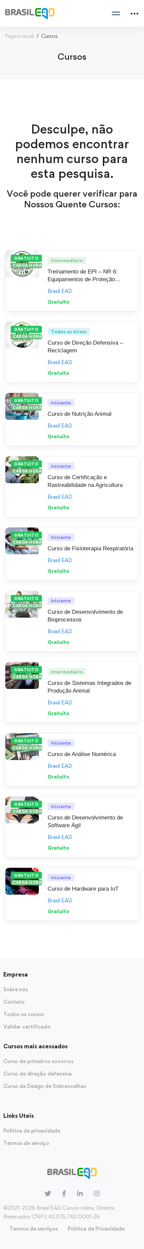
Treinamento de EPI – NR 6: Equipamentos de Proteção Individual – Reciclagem (83, 279)
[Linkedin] (80, 1194)
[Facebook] (64, 1194)
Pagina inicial (19, 36)
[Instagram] (96, 1194)
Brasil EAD (60, 291)
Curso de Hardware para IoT (83, 889)
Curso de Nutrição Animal (80, 414)
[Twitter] (48, 1194)
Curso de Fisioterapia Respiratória (90, 548)
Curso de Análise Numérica (82, 754)
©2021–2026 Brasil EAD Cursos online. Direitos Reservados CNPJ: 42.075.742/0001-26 (59, 1212)
